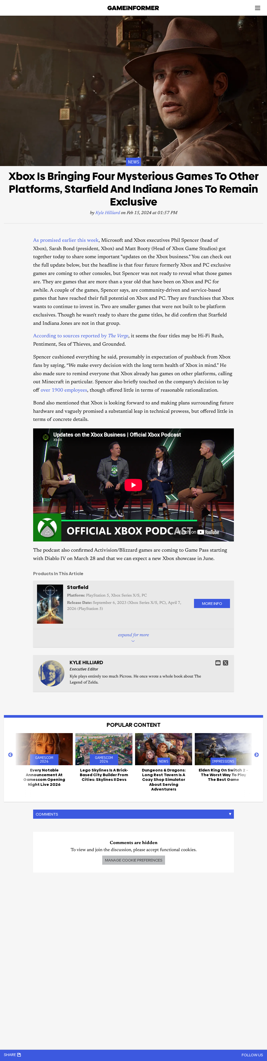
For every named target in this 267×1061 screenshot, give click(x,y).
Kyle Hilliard (107, 213)
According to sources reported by (80, 336)
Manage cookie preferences (133, 860)
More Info (212, 603)
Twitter (225, 662)
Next (256, 755)
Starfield (77, 587)
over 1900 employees (64, 390)
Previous (10, 755)
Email (218, 662)
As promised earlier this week (66, 240)
